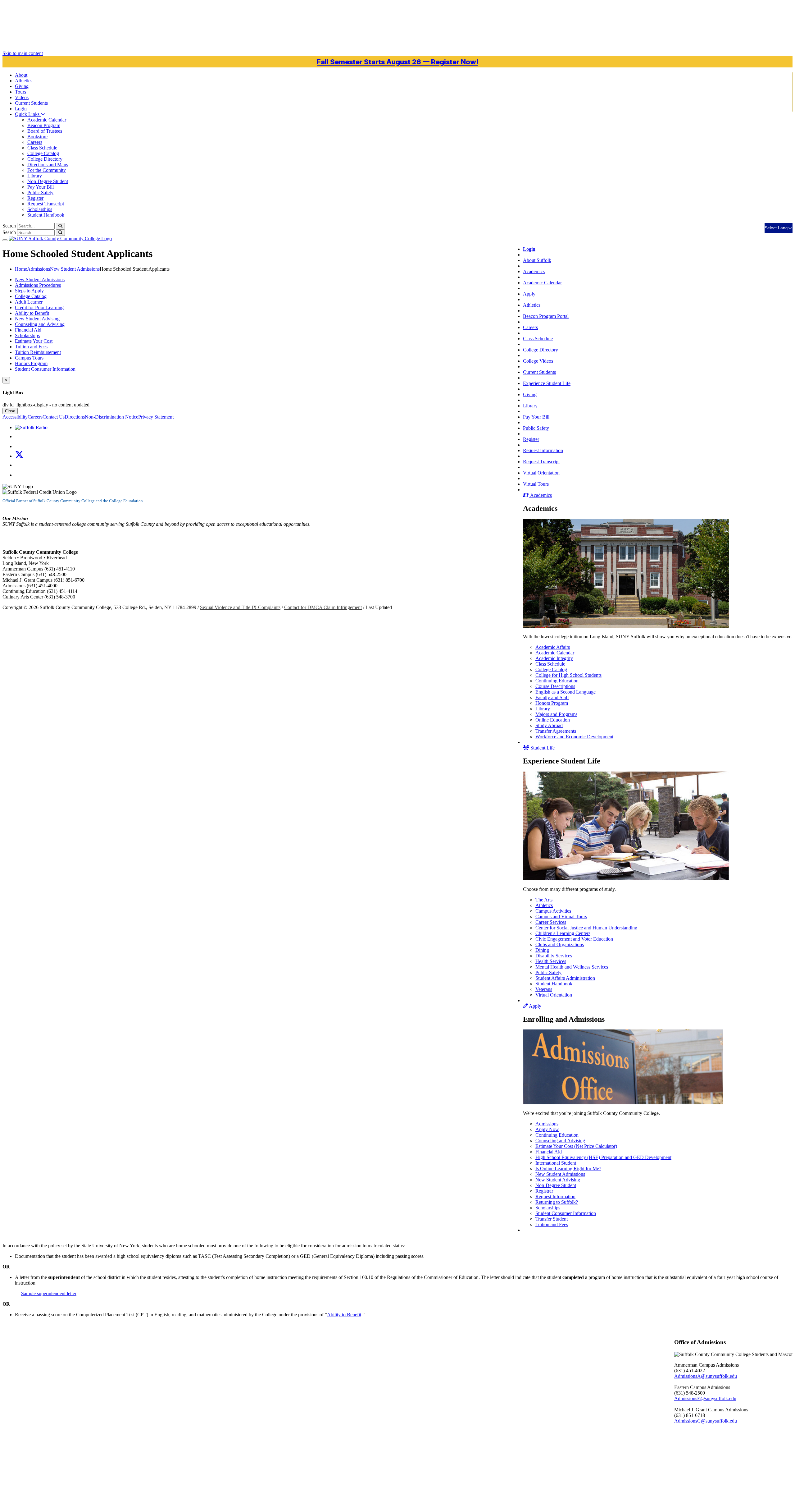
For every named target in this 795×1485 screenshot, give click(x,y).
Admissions (546, 1123)
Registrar (544, 1191)
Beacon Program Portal (546, 316)
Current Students (539, 372)
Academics (534, 271)
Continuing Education (557, 680)
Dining (542, 950)
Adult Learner (29, 302)
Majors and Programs (556, 714)
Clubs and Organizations (559, 944)
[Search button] (60, 226)
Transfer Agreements (555, 731)
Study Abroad (549, 725)
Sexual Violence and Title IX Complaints (240, 607)
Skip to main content (22, 53)
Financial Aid (548, 1151)
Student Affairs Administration (565, 978)
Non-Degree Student (47, 181)
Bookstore (37, 136)
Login (21, 108)
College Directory (44, 159)
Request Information (543, 450)
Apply (529, 293)
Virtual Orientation (541, 472)
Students (31, 103)
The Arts (543, 899)
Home (21, 269)
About (21, 75)
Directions (75, 416)
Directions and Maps (47, 164)
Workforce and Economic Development (574, 736)
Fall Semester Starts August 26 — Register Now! (397, 62)
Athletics (23, 80)
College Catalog (43, 153)
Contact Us (54, 416)
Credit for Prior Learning (39, 307)
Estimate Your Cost (33, 341)
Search (9, 225)
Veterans (543, 989)
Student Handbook (45, 215)
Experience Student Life (546, 383)
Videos (22, 97)
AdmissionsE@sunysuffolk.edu (705, 1398)
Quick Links (28, 114)
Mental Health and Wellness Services (571, 966)
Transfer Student (551, 1218)
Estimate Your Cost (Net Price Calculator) (576, 1146)
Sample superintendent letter (48, 1293)
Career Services (550, 922)
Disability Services (553, 955)
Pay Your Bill (40, 187)
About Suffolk (537, 260)
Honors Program (551, 703)
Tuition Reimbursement (38, 352)
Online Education (552, 719)
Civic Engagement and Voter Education (574, 939)
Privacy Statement (156, 416)
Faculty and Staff (552, 697)
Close (10, 411)
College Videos (538, 361)
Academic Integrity (554, 658)
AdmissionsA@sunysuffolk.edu (705, 1376)
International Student (555, 1163)
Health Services (550, 961)
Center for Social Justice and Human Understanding (586, 927)
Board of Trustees (44, 131)
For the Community (46, 170)
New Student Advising (557, 1179)
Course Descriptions (555, 686)
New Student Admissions (560, 1174)
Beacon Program (43, 125)
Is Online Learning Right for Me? (568, 1168)
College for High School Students (568, 675)
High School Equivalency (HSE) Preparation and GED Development (603, 1157)
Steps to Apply (29, 290)
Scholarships (39, 209)
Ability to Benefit (32, 313)
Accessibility (15, 416)
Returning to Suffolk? (556, 1202)
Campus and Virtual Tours (561, 916)
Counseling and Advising (560, 1140)
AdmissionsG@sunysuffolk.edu (705, 1420)
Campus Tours (29, 357)
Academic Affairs (552, 647)
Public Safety (40, 192)
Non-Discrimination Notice (111, 416)
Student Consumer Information (565, 1213)
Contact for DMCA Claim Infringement (323, 607)
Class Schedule (42, 147)
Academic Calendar (46, 119)
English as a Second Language (565, 691)
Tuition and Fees (551, 1224)
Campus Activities (553, 911)
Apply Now (547, 1129)
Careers (34, 142)
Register (35, 198)
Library (34, 175)
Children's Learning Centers (562, 933)
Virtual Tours (536, 484)
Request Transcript (45, 203)
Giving (22, 86)
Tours (20, 91)
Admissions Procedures (38, 285)
